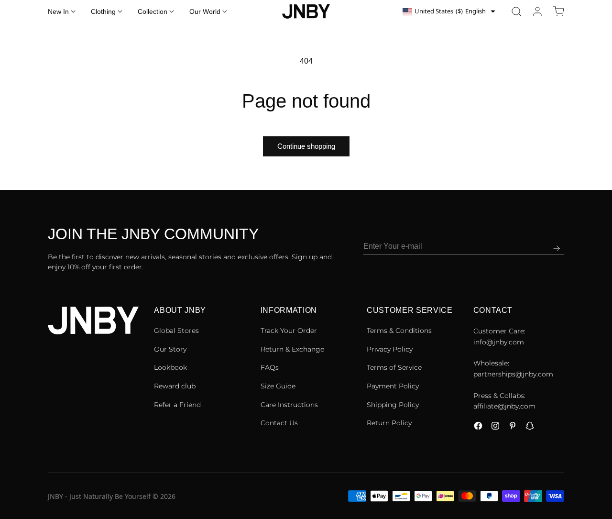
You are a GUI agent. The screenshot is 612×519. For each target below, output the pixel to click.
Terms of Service (394, 367)
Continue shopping (306, 146)
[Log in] (537, 11)
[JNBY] (306, 11)
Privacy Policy (390, 349)
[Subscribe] (556, 248)
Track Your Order (289, 330)
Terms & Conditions (399, 330)
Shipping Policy (393, 404)
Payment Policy (393, 386)
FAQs (270, 367)
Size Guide (278, 386)
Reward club (175, 386)
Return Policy (389, 423)
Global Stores (176, 330)
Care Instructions (289, 404)
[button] (516, 11)
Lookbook (170, 367)
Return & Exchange (292, 349)
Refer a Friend (177, 404)
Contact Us (279, 423)
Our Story (170, 349)
